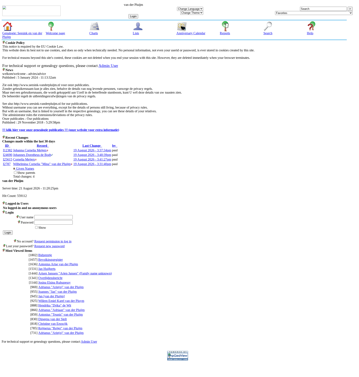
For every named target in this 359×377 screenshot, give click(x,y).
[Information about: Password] (19, 222)
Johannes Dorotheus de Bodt (32, 155)
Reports (225, 33)
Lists (136, 33)
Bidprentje (45, 255)
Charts (93, 33)
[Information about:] (3, 42)
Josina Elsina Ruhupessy (54, 282)
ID (7, 145)
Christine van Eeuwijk (53, 323)
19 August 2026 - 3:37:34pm (92, 150)
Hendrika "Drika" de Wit (54, 305)
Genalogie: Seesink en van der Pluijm (22, 35)
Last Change (91, 145)
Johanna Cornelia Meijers (30, 150)
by (114, 145)
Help (310, 33)
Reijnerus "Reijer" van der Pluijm (60, 328)
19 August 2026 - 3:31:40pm (92, 164)
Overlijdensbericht (50, 278)
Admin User (108, 65)
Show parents (26, 172)
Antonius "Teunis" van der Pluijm (60, 314)
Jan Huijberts (46, 269)
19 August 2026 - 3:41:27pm (92, 159)
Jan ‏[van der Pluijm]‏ (51, 296)
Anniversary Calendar (190, 33)
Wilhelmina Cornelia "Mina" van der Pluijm (42, 164)
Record (42, 145)
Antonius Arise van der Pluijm (58, 264)
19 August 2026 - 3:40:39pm (92, 155)
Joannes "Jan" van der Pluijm (57, 291)
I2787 (7, 164)
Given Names (24, 168)
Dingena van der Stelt (52, 319)
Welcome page (55, 33)
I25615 (7, 159)
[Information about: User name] (17, 217)
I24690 (7, 155)
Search (267, 33)
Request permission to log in (52, 241)
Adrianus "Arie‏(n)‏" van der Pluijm (61, 287)
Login (133, 16)
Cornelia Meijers (24, 159)
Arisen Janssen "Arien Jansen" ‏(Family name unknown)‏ (75, 273)
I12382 (7, 150)
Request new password (49, 246)
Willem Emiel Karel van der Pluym (61, 301)
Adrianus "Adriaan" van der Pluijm (61, 310)
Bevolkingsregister (50, 259)
